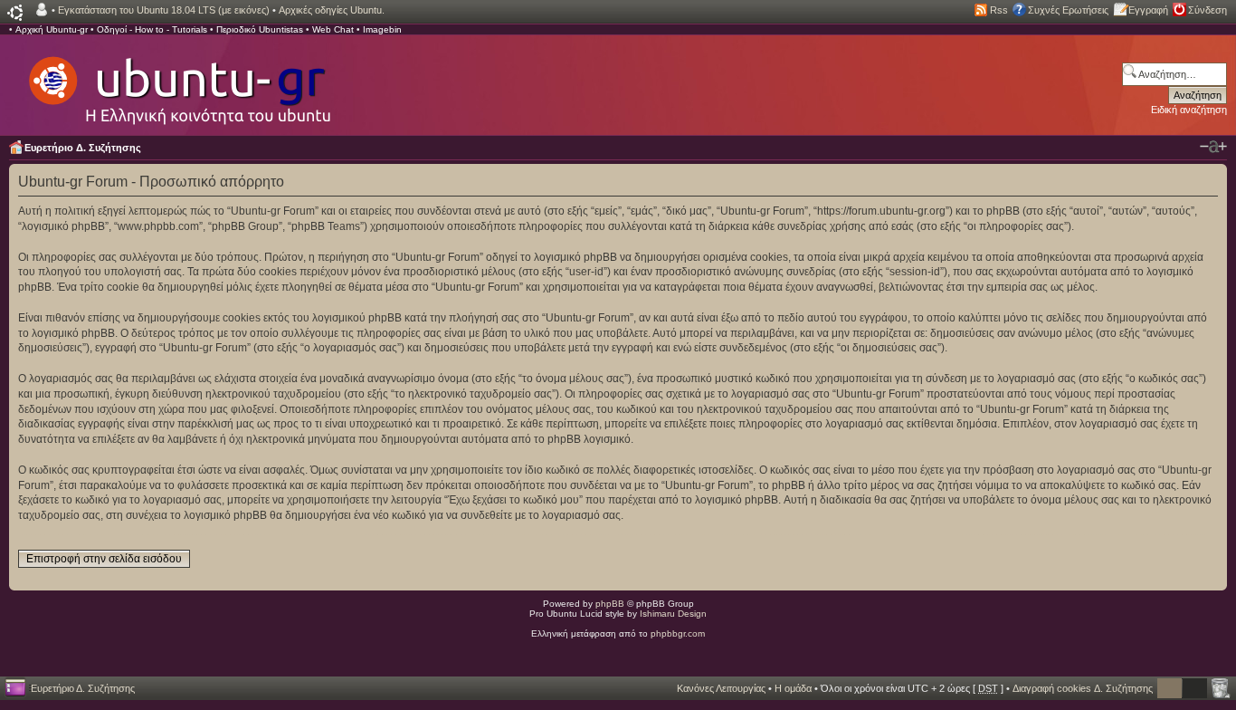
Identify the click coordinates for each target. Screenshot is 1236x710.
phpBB (609, 604)
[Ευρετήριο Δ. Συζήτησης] (178, 81)
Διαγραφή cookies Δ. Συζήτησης (1083, 688)
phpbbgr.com (678, 633)
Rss (999, 10)
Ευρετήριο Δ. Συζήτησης (82, 147)
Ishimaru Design (673, 614)
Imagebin (382, 29)
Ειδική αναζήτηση (1189, 109)
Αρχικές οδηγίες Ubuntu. (332, 10)
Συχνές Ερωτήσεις (1068, 10)
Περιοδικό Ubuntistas (259, 29)
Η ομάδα (793, 688)
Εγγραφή (1148, 10)
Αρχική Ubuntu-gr (51, 29)
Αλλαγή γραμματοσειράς (1213, 146)
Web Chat (333, 29)
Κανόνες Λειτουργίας (721, 688)
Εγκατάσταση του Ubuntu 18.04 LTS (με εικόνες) (164, 10)
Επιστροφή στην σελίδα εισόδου (104, 558)
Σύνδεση (1207, 10)
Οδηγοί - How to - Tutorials (152, 29)
